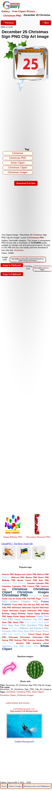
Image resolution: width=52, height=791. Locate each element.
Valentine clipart (41, 643)
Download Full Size (25, 183)
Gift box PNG (34, 605)
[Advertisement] (26, 119)
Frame (45, 601)
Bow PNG (44, 580)
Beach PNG (43, 577)
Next (46, 23)
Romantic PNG (9, 631)
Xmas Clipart (18, 162)
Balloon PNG (43, 574)
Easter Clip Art (8, 599)
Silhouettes (25, 637)
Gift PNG (45, 605)
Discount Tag (35, 595)
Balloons (6, 577)
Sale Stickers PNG (17, 634)
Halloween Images (17, 611)
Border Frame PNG (27, 580)
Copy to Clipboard (12, 265)
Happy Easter (13, 616)
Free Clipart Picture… (24, 11)
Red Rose (14, 628)
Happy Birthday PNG (12, 537)
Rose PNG (29, 631)
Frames (6, 604)
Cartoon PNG (33, 586)
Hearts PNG (18, 622)
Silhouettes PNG (40, 637)
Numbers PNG (35, 625)
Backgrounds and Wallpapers (37, 786)
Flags (38, 599)
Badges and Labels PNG (25, 574)
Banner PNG (31, 577)
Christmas (17, 153)
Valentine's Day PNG (13, 646)
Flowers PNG (30, 601)
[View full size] (26, 91)
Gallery (5, 11)
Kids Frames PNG (34, 622)
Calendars (6, 586)
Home (3, 786)
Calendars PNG (19, 586)
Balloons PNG (17, 577)
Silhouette (13, 637)
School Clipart (34, 634)
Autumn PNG (8, 574)
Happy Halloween (27, 616)
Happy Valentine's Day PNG (29, 619)
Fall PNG (31, 599)
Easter (46, 596)
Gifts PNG (6, 607)
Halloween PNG (34, 611)
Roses (39, 631)
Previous (9, 23)
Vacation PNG (23, 643)
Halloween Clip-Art (30, 607)
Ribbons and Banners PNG (34, 628)
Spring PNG (7, 640)
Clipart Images (15, 786)
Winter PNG (32, 646)
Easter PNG (21, 599)
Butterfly (22, 583)
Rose (20, 631)
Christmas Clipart (17, 167)
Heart (46, 619)
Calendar (31, 583)
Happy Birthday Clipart (22, 613)
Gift (25, 605)
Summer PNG (20, 640)
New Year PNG (17, 625)
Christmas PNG (12, 15)
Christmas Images (18, 172)
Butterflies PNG (9, 583)
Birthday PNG (8, 580)
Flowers (14, 601)
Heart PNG (7, 622)
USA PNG (7, 643)
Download (18, 250)
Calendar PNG (42, 583)
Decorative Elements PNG (38, 537)
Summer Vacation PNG (38, 640)
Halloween (16, 607)
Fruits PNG (17, 605)
